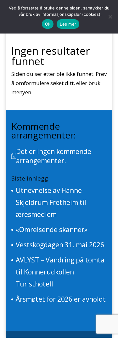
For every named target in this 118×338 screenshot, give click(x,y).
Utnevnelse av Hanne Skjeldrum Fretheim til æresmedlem (51, 202)
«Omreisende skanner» (51, 229)
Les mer (68, 24)
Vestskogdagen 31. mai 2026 (60, 244)
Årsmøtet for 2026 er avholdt (61, 299)
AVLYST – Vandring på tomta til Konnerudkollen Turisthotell (60, 271)
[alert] (59, 156)
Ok (48, 24)
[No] (110, 17)
